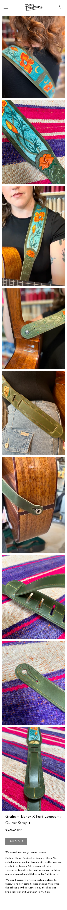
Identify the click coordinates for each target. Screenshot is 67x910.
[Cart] (61, 7)
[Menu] (5, 7)
